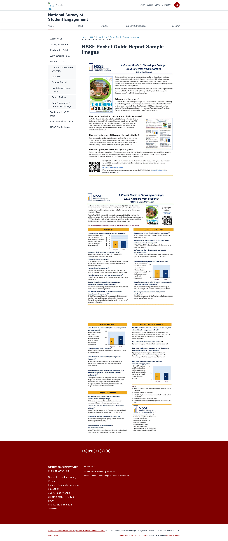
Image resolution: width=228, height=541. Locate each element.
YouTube (108, 451)
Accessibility (123, 535)
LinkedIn (90, 451)
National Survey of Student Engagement (68, 17)
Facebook (96, 451)
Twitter (84, 451)
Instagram (102, 451)
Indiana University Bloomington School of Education (106, 475)
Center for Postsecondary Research (99, 471)
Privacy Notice (134, 535)
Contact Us (53, 509)
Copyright (144, 535)
